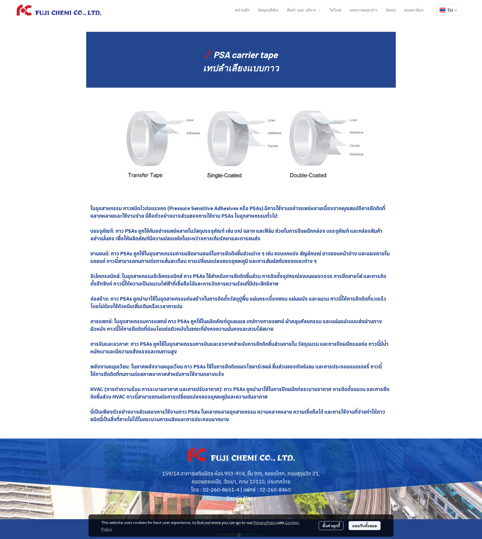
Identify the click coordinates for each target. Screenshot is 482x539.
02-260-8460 (275, 490)
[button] (448, 10)
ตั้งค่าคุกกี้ (331, 525)
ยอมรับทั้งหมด (364, 525)
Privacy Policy (265, 522)
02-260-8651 (218, 490)
